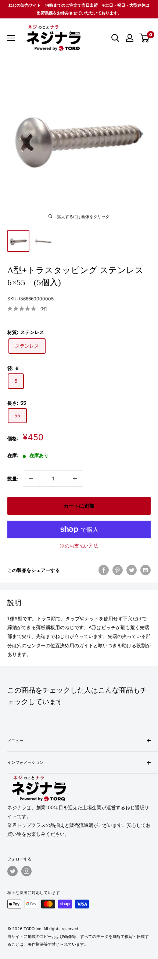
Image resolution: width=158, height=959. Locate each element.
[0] (144, 38)
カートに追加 (79, 506)
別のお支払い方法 (79, 546)
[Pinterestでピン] (117, 570)
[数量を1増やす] (75, 478)
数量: (12, 479)
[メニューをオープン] (11, 38)
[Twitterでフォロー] (12, 871)
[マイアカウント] (129, 38)
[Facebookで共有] (103, 570)
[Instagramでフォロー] (26, 871)
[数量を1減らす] (31, 478)
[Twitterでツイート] (131, 570)
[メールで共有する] (145, 570)
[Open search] (115, 38)
